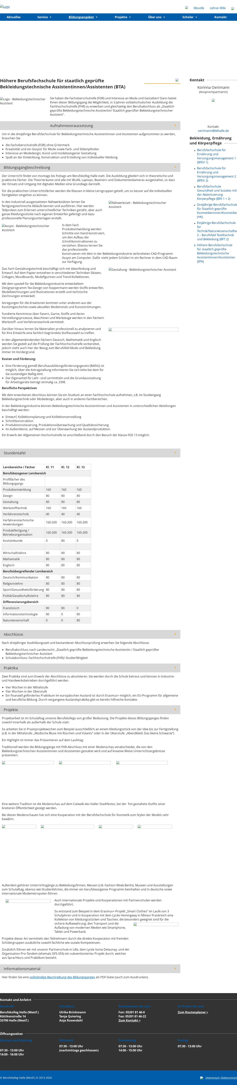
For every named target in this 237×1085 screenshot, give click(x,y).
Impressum (213, 1077)
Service (42, 17)
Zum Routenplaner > (193, 1012)
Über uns (154, 17)
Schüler (187, 17)
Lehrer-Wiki (218, 8)
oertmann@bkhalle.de (213, 131)
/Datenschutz (229, 1077)
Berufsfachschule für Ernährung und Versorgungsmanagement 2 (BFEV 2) (216, 174)
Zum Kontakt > (129, 1020)
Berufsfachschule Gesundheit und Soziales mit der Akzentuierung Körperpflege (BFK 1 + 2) (217, 192)
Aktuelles (14, 17)
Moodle (199, 8)
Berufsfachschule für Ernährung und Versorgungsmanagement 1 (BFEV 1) (216, 156)
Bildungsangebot (81, 17)
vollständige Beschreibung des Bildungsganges (62, 977)
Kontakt (220, 17)
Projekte (121, 17)
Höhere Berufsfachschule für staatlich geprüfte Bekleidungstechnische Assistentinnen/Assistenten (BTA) (216, 253)
